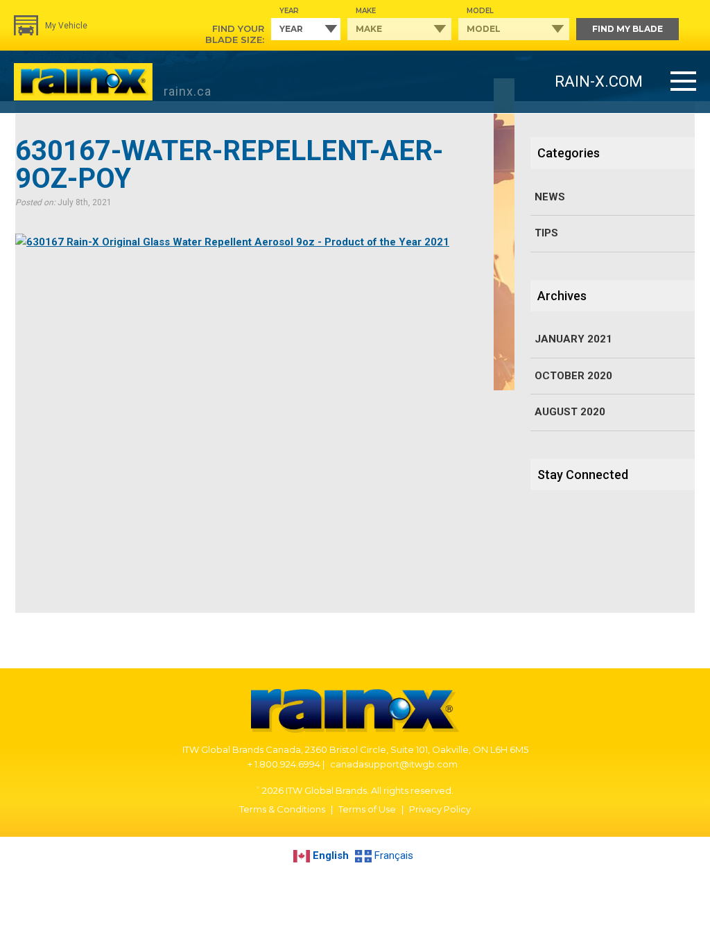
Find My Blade (627, 29)
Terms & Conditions (282, 809)
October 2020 (573, 376)
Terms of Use (367, 809)
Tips (546, 233)
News (550, 197)
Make (366, 10)
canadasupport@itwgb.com (394, 764)
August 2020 (570, 412)
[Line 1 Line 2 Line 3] (683, 82)
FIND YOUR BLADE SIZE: (234, 34)
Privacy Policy (440, 809)
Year (289, 10)
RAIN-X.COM (599, 81)
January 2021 (573, 339)
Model (480, 10)
